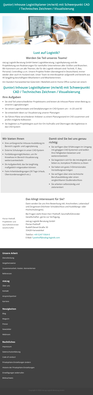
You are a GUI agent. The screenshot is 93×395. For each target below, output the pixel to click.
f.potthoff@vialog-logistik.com (46, 237)
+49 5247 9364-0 (42, 234)
